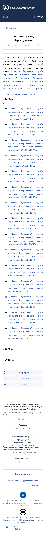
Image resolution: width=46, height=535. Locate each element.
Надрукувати (24, 373)
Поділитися (24, 379)
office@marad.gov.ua (23, 462)
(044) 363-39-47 (23, 440)
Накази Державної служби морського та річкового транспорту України (23, 75)
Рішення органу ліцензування (20, 94)
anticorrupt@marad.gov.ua (23, 445)
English (35, 486)
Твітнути (24, 385)
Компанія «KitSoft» (17, 528)
